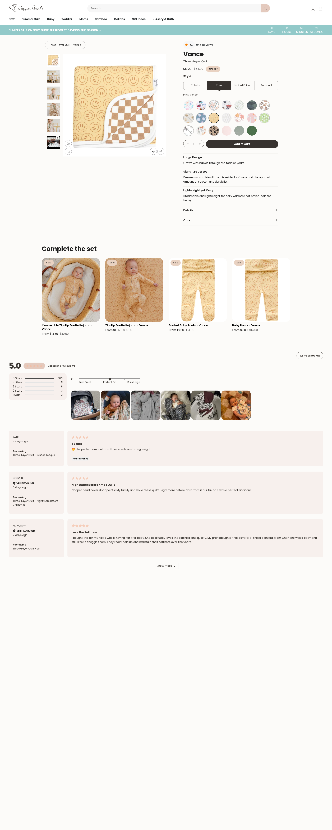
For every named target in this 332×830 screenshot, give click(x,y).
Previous (153, 151)
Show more (164, 566)
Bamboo (101, 19)
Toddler (66, 19)
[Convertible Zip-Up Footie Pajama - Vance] (71, 290)
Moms (83, 19)
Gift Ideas (139, 19)
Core (219, 85)
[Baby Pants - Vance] (261, 290)
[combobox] (174, 8)
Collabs (119, 19)
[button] (85, 405)
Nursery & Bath (163, 19)
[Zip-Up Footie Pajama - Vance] (134, 290)
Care (186, 220)
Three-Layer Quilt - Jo (26, 548)
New (12, 19)
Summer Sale (31, 19)
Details (188, 210)
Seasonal (266, 85)
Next (160, 151)
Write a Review (309, 356)
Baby (50, 19)
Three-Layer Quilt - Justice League (34, 455)
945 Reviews (204, 45)
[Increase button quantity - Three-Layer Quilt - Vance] (200, 144)
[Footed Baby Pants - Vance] (198, 290)
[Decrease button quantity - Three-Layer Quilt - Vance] (187, 144)
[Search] (265, 8)
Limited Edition (242, 85)
